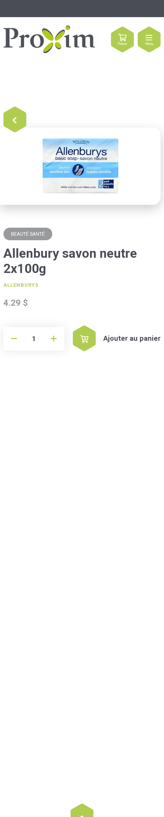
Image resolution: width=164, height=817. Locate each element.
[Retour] (14, 120)
